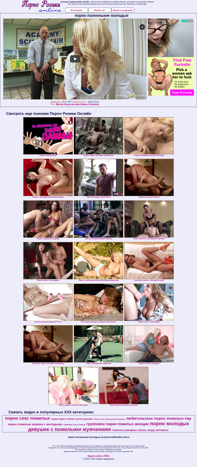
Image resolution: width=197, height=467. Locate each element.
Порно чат (99, 10)
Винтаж (59, 104)
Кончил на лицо (72, 104)
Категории (76, 10)
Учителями (93, 104)
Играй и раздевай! (123, 10)
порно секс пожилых (27, 418)
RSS (106, 456)
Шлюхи (84, 104)
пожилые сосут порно (74, 424)
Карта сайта (95, 456)
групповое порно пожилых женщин (117, 424)
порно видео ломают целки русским (72, 419)
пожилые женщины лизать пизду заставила (140, 430)
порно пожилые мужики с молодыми (35, 424)
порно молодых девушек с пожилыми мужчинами (108, 426)
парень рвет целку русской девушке (109, 419)
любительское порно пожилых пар (158, 418)
